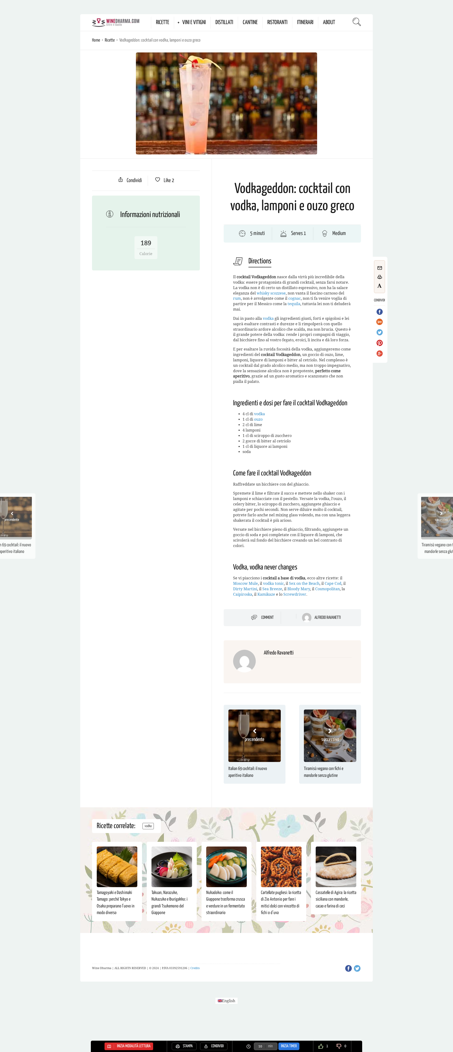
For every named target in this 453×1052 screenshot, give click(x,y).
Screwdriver (294, 594)
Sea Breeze (272, 589)
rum (237, 298)
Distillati (224, 22)
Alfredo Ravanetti (328, 618)
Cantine (250, 22)
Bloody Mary (298, 589)
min (270, 1046)
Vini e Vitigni (194, 22)
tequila (294, 304)
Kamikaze (266, 594)
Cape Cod (333, 583)
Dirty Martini (245, 589)
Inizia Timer (289, 1046)
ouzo (258, 419)
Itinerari (305, 22)
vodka (268, 318)
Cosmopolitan (327, 589)
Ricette (162, 22)
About (329, 22)
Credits (195, 968)
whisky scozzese (271, 293)
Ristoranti (277, 22)
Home (96, 40)
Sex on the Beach (304, 583)
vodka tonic (273, 583)
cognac (294, 298)
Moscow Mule (245, 583)
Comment (267, 617)
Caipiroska (242, 594)
